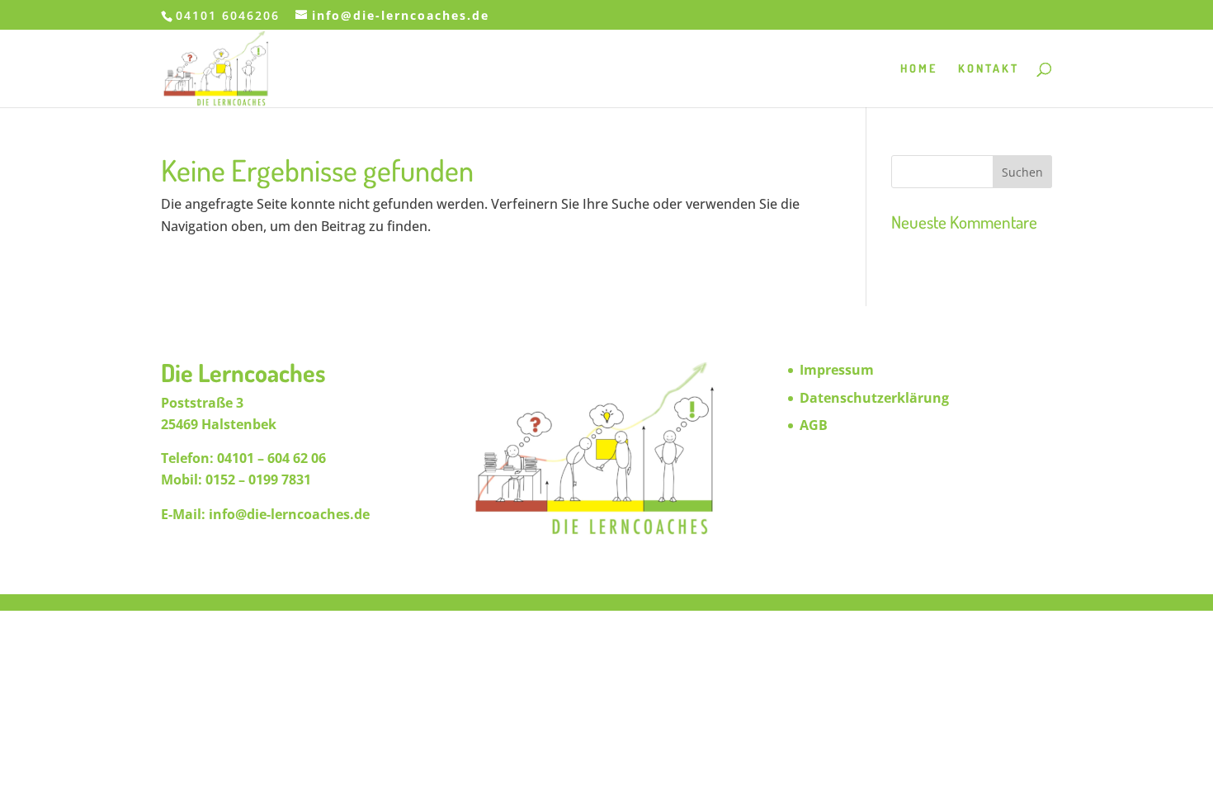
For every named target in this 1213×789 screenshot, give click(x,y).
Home (918, 69)
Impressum (837, 370)
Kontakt (988, 69)
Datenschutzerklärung (874, 398)
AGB (814, 425)
